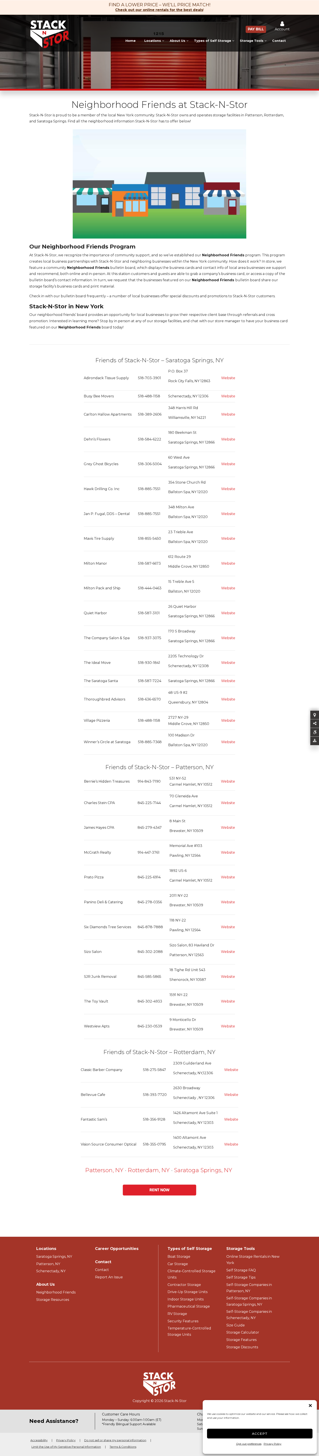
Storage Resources (52, 1300)
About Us (177, 41)
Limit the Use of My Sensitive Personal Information (66, 1446)
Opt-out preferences (248, 1443)
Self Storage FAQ (241, 1270)
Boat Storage (179, 1256)
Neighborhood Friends (56, 1292)
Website (228, 378)
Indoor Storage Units (186, 1299)
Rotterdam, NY (149, 1170)
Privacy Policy (272, 1443)
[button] (310, 1405)
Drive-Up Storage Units (187, 1292)
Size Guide (235, 1325)
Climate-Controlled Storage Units (191, 1274)
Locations (152, 41)
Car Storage (178, 1264)
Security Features (183, 1321)
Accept (260, 1434)
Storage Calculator (242, 1332)
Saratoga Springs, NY (203, 1170)
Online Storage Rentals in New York (253, 1259)
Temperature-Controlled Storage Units (189, 1331)
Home (130, 41)
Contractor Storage (184, 1285)
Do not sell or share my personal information (115, 1440)
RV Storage (177, 1314)
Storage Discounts (242, 1347)
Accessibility (39, 1440)
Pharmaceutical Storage (189, 1306)
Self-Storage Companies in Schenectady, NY (249, 1315)
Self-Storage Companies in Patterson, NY (249, 1288)
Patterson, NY (104, 1170)
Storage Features (241, 1340)
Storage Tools (251, 41)
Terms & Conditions (123, 1446)
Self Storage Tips (240, 1277)
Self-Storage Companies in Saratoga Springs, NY (249, 1301)
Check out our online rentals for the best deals (159, 10)
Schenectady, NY (51, 1271)
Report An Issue (109, 1277)
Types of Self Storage (212, 41)
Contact (279, 41)
